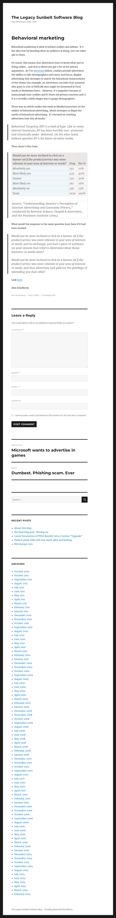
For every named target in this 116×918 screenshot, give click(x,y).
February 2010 (22, 655)
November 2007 (23, 762)
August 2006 (21, 822)
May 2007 (19, 786)
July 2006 (19, 826)
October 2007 (21, 766)
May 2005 (19, 882)
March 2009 (21, 698)
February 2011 (22, 607)
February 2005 (22, 894)
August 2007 (21, 774)
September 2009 (23, 675)
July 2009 (19, 683)
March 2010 (20, 651)
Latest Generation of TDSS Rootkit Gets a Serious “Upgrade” (48, 536)
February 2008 (22, 750)
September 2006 (23, 818)
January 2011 (21, 611)
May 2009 (19, 691)
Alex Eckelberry (18, 295)
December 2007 (23, 758)
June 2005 (20, 878)
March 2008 (21, 746)
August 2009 (21, 679)
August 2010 (21, 631)
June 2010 (19, 639)
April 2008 (20, 742)
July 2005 (19, 874)
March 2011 (20, 603)
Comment (17, 330)
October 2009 (22, 671)
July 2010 (19, 635)
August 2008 (21, 726)
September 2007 (23, 770)
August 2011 (21, 583)
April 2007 (20, 790)
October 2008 (21, 718)
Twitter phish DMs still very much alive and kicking (43, 540)
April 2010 (19, 647)
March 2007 (21, 794)
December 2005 (23, 854)
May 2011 (19, 595)
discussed (39, 70)
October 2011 (21, 575)
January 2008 (21, 754)
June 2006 (20, 830)
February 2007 (22, 798)
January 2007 (21, 802)
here (19, 279)
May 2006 (19, 834)
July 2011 (19, 587)
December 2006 (23, 806)
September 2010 (23, 627)
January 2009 (21, 706)
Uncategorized (48, 295)
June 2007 (19, 782)
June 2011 (19, 591)
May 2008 (19, 738)
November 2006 (23, 810)
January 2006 (21, 850)
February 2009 (22, 702)
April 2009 (20, 695)
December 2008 (23, 710)
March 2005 (21, 890)
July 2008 (19, 730)
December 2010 (22, 615)
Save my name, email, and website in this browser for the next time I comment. (50, 415)
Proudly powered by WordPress (59, 909)
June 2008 (20, 734)
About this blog (23, 528)
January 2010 (21, 659)
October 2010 (21, 623)
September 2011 (23, 579)
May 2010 (19, 643)
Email (15, 387)
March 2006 (21, 842)
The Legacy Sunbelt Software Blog (47, 17)
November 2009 (23, 667)
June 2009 (20, 687)
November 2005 (23, 858)
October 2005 (21, 862)
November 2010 (23, 619)
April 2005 (20, 886)
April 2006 (20, 838)
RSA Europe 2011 (23, 544)
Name (15, 373)
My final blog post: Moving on (31, 532)
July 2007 (19, 778)
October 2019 (21, 571)
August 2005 (21, 870)
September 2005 (23, 866)
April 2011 (19, 599)
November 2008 (23, 714)
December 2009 (23, 663)
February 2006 (22, 846)
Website (16, 401)
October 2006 (22, 814)
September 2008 (23, 722)
